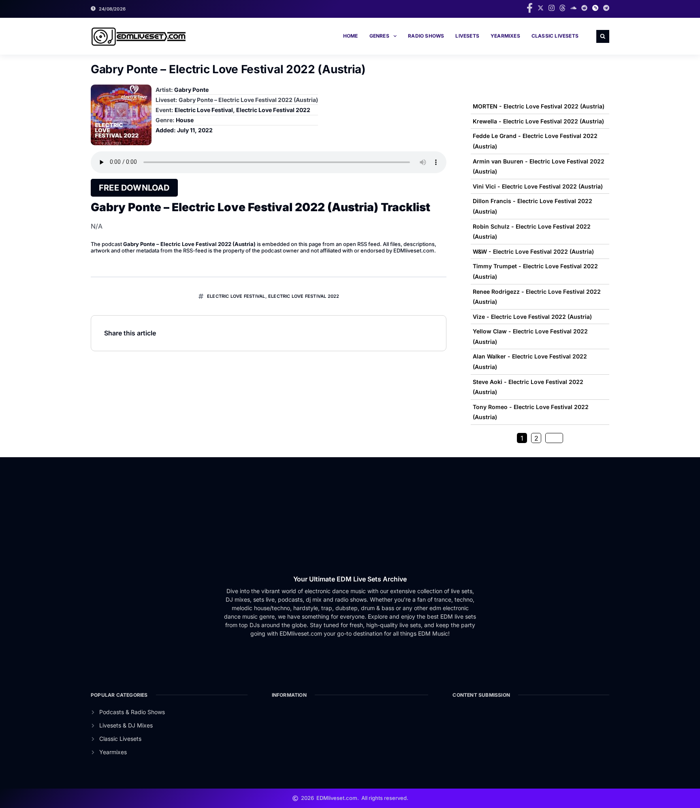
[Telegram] (606, 8)
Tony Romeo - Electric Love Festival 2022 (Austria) (531, 412)
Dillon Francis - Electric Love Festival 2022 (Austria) (532, 206)
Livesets (467, 36)
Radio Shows (426, 36)
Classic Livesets (554, 36)
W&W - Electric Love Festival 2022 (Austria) (533, 251)
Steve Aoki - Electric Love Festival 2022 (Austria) (528, 387)
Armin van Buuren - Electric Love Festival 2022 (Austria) (538, 166)
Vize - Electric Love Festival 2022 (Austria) (532, 316)
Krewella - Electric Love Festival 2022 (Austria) (538, 121)
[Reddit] (584, 8)
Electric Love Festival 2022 (273, 109)
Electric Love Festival (204, 109)
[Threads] (562, 8)
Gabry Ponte (191, 89)
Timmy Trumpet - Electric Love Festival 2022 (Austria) (535, 271)
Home (350, 36)
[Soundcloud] (573, 8)
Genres (379, 36)
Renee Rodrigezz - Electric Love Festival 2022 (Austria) (537, 296)
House (185, 120)
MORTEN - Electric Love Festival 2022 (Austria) (538, 106)
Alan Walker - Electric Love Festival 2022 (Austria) (530, 361)
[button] (602, 36)
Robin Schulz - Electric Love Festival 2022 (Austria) (532, 231)
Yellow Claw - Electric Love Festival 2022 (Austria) (530, 336)
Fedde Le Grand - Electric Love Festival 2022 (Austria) (535, 141)
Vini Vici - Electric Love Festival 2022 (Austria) (538, 186)
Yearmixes (505, 36)
